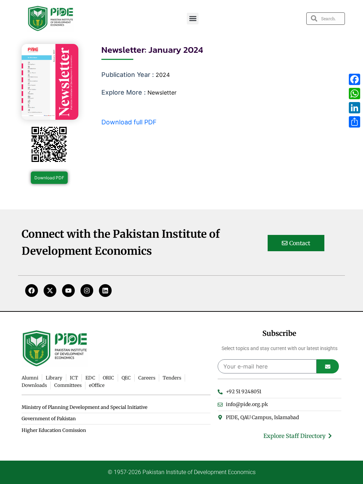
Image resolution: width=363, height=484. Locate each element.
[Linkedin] (105, 290)
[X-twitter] (50, 290)
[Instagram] (86, 290)
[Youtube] (68, 290)
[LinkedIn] (354, 108)
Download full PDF (129, 122)
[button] (193, 18)
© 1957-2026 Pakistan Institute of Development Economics (182, 472)
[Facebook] (31, 290)
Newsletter (162, 92)
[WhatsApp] (354, 93)
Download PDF (49, 177)
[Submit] (328, 366)
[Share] (354, 122)
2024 (163, 74)
